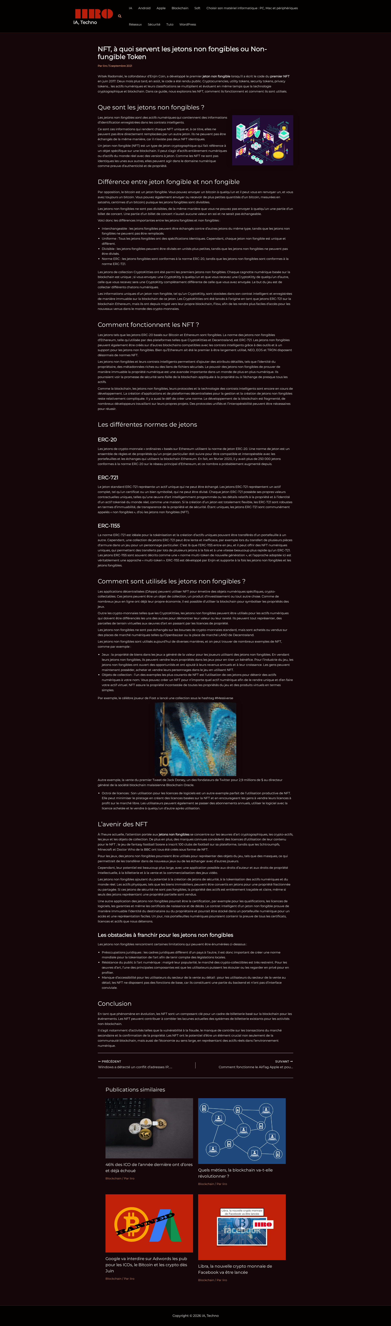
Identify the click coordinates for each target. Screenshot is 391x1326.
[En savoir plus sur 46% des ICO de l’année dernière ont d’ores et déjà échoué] (149, 1128)
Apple (161, 8)
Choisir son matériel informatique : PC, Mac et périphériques (252, 8)
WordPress (187, 24)
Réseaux (135, 24)
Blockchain (180, 8)
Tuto (169, 24)
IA (130, 8)
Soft (197, 8)
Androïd (144, 8)
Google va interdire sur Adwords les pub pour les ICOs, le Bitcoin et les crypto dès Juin (146, 1264)
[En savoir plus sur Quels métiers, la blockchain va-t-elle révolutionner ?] (242, 1131)
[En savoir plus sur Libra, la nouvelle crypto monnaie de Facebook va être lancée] (242, 1227)
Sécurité (154, 24)
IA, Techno (85, 22)
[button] (120, 16)
